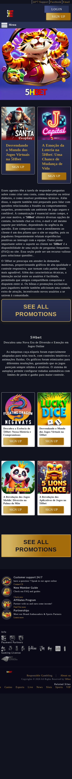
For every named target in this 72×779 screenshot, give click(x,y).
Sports (59, 687)
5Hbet (68, 679)
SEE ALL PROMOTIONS (36, 310)
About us (65, 675)
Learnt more (19, 617)
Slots (49, 687)
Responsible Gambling (39, 675)
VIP (68, 687)
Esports (20, 687)
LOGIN (56, 9)
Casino (8, 687)
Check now (18, 597)
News (40, 687)
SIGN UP (58, 16)
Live (30, 687)
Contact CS (18, 584)
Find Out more (20, 607)
